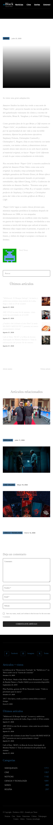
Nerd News (23, 250)
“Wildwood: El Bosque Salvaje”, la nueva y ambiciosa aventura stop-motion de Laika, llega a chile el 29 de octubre (20, 301)
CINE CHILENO (9, 485)
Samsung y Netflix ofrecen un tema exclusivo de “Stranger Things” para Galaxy (22, 525)
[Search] (47, 273)
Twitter (46, 653)
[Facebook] (6, 653)
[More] (45, 84)
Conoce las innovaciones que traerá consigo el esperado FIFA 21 (39, 375)
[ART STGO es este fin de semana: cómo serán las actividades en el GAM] (46, 314)
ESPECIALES (8, 440)
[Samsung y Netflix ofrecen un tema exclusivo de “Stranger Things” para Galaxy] (26, 504)
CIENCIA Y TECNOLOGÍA (13, 533)
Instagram (30, 653)
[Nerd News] (9, 255)
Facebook (14, 653)
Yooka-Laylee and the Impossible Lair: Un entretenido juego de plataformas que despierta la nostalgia (13, 377)
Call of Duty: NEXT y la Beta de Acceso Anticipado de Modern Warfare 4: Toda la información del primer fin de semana (19, 340)
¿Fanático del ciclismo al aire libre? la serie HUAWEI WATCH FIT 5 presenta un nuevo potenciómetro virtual (20, 326)
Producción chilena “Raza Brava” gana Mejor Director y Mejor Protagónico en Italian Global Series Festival (24, 432)
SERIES (6, 38)
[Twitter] (39, 653)
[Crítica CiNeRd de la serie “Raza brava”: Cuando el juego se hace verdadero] (26, 459)
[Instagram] (23, 653)
